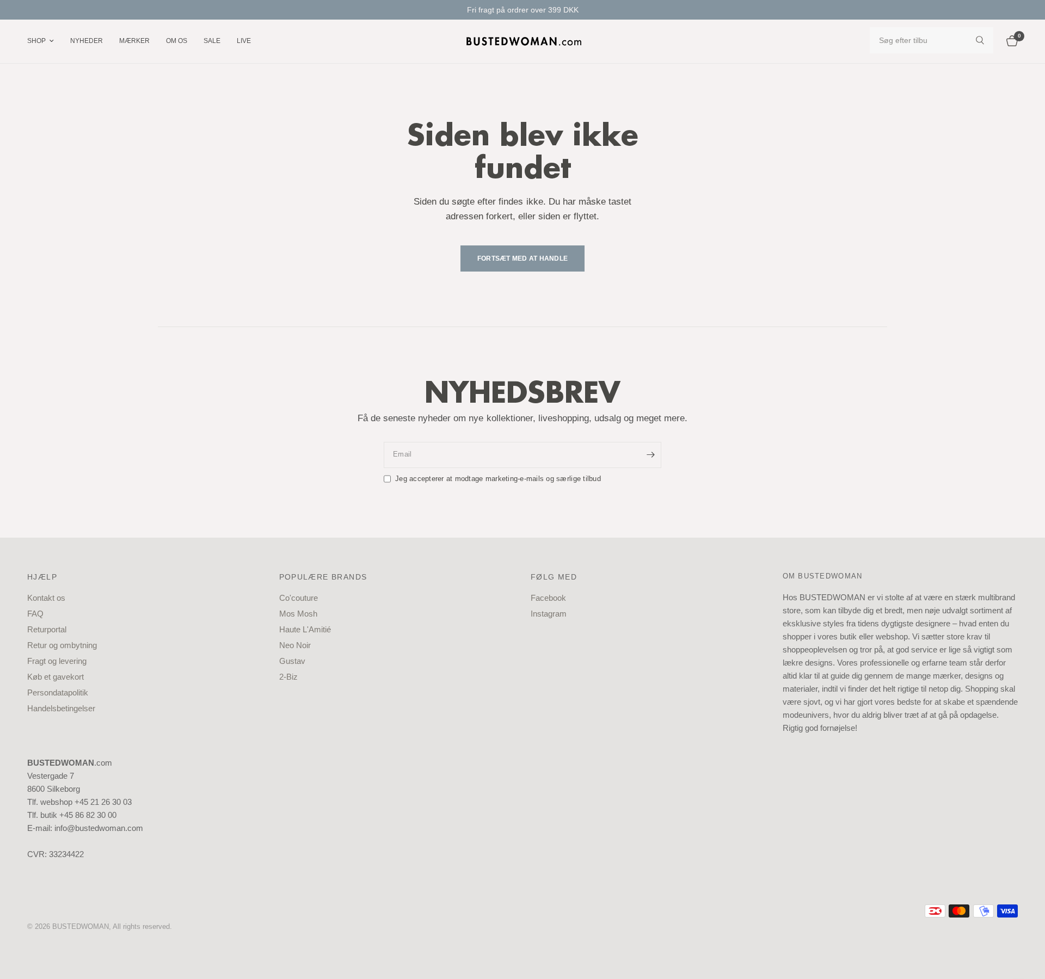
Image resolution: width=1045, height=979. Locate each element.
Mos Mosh (298, 613)
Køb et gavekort (55, 676)
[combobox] (931, 40)
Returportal (46, 629)
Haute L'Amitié (305, 629)
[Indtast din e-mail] (650, 455)
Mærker (134, 41)
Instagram (549, 613)
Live (244, 41)
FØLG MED (554, 577)
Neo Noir (295, 645)
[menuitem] (44, 41)
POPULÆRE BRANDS (323, 577)
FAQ (35, 613)
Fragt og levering (57, 661)
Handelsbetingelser (61, 708)
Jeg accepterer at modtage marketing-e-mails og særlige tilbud (498, 479)
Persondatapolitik (57, 692)
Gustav (292, 661)
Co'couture (298, 597)
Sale (212, 41)
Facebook (548, 597)
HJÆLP (42, 577)
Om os (176, 41)
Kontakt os (46, 597)
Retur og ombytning (62, 645)
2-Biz (288, 676)
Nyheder (86, 41)
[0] (1009, 41)
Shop (36, 41)
